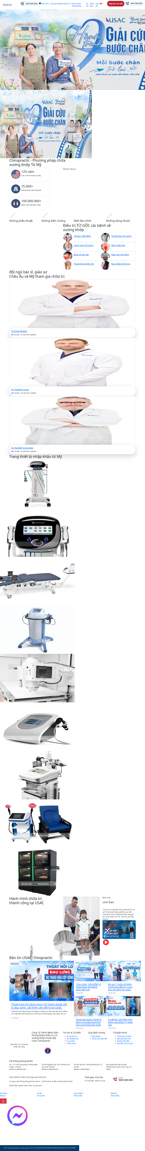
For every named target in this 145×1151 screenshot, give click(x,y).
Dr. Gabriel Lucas (20, 389)
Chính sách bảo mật (99, 1038)
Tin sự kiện (71, 1041)
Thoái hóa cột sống (124, 1036)
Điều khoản (96, 1036)
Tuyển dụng (71, 1043)
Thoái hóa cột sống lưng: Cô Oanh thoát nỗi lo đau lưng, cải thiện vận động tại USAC (39, 1005)
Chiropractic (55, 3)
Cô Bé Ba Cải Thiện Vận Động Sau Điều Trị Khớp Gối (120, 1022)
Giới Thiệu (45, 3)
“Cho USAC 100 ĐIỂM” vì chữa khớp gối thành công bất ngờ (88, 987)
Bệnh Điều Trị (65, 3)
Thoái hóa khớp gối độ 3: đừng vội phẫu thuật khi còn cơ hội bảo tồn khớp (89, 1022)
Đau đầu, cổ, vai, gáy (125, 1043)
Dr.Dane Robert (19, 331)
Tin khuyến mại (72, 1038)
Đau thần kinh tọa (123, 1038)
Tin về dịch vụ (72, 1036)
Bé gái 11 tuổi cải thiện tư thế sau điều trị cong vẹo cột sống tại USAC (120, 987)
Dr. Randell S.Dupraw (22, 447)
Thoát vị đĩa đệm (123, 1041)
